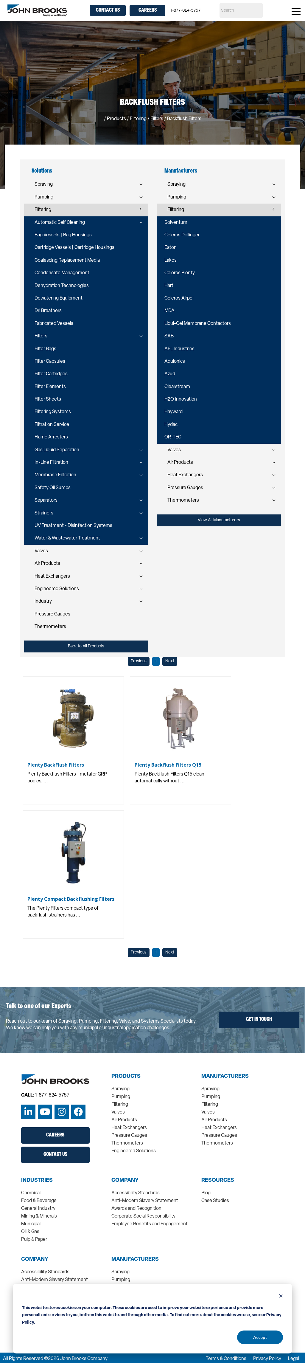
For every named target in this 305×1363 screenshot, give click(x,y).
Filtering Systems (53, 412)
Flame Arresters (51, 437)
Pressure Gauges (52, 614)
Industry (43, 601)
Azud (169, 374)
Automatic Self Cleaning (60, 222)
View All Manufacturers (219, 520)
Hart (168, 285)
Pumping (44, 197)
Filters (41, 336)
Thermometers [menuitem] (127, 1143)
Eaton (170, 247)
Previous (139, 661)
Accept (260, 1337)
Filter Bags (45, 349)
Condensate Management (62, 273)
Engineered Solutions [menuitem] (133, 1151)
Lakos (170, 260)
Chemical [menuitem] (31, 1193)
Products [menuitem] (126, 1076)
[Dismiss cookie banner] (281, 1296)
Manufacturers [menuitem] (225, 1076)
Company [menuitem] (125, 1180)
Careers (148, 10)
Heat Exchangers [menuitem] (129, 1127)
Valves (41, 551)
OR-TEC (172, 437)
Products (116, 119)
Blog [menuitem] (206, 1193)
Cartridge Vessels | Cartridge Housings (74, 247)
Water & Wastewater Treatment (67, 538)
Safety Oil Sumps (53, 488)
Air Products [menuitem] (124, 1120)
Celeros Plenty (179, 273)
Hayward (173, 412)
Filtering (43, 209)
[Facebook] (78, 1112)
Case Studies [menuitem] (215, 1200)
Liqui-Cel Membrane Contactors (197, 323)
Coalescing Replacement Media (67, 260)
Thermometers (50, 626)
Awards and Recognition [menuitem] (136, 1208)
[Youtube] (45, 1112)
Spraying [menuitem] (120, 1089)
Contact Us (108, 10)
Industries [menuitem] (37, 1180)
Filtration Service (52, 424)
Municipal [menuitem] (31, 1224)
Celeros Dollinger (182, 235)
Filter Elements (50, 386)
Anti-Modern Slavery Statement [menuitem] (144, 1200)
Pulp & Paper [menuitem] (34, 1239)
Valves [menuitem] (118, 1112)
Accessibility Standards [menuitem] (135, 1193)
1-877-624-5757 (186, 10)
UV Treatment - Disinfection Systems (73, 525)
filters (156, 119)
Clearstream (177, 386)
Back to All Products (86, 646)
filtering (138, 119)
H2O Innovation (180, 399)
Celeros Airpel (178, 298)
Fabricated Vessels (54, 323)
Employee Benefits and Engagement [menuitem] (149, 1224)
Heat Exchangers (52, 576)
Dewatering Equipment (59, 298)
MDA (169, 310)
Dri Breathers (48, 310)
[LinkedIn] (28, 1112)
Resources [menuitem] (217, 1180)
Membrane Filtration (55, 475)
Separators (46, 500)
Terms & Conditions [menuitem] (226, 1358)
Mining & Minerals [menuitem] (39, 1216)
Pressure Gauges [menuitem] (129, 1135)
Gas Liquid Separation (57, 450)
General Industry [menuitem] (38, 1208)
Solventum (175, 222)
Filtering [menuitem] (119, 1104)
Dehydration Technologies (62, 285)
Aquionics (174, 361)
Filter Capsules (50, 361)
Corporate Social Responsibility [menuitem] (143, 1216)
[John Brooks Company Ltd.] (37, 10)
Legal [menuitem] (293, 1358)
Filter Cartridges (51, 374)
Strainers (44, 513)
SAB (169, 336)
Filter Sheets (48, 399)
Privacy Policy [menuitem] (267, 1358)
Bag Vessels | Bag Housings (63, 235)
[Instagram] (62, 1112)
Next (169, 661)
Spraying (44, 184)
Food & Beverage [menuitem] (39, 1200)
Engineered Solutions (57, 589)
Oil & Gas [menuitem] (30, 1231)
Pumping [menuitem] (120, 1096)
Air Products (47, 563)
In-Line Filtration (51, 462)
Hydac (171, 424)
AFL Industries (179, 349)
